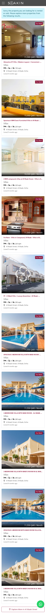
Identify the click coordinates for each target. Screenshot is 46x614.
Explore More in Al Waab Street (24, 609)
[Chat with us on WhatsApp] (40, 604)
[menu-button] (3, 3)
